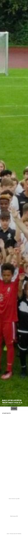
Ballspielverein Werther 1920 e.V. (12, 401)
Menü (14, 408)
